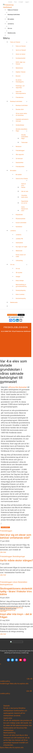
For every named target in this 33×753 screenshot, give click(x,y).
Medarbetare (19, 68)
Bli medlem (11, 19)
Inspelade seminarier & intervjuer (22, 120)
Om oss (10, 28)
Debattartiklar (19, 162)
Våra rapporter (20, 154)
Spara (2, 747)
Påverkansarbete (20, 218)
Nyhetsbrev (19, 226)
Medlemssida (11, 33)
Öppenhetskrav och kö (24, 202)
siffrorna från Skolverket (17, 387)
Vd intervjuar (19, 158)
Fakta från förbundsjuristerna (21, 92)
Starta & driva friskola (22, 178)
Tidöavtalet (24, 142)
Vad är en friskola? (21, 50)
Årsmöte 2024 (20, 109)
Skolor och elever (20, 54)
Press (15, 2)
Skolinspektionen (6, 584)
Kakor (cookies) (20, 294)
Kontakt (10, 2)
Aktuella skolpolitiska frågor (21, 130)
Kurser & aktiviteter (21, 222)
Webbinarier (19, 250)
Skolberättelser (20, 125)
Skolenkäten (22, 582)
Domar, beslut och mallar (21, 255)
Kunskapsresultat (20, 58)
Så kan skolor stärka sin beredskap (21, 114)
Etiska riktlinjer (20, 280)
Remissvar (18, 146)
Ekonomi (18, 76)
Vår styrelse (19, 272)
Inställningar (5, 683)
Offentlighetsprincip (7, 610)
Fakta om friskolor (13, 10)
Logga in (27, 2)
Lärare (15, 582)
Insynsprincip (18, 608)
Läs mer (3, 552)
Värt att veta (24, 191)
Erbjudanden (19, 214)
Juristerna (11, 23)
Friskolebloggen (20, 150)
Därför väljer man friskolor (20, 63)
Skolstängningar (19, 556)
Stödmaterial (19, 242)
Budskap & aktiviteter (14, 14)
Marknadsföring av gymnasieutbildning (21, 285)
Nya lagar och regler (21, 246)
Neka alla (13, 683)
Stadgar (18, 276)
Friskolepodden (20, 166)
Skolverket (21, 315)
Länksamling (19, 260)
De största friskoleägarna (20, 80)
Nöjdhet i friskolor (20, 72)
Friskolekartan (20, 97)
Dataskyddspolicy (21, 290)
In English (21, 2)
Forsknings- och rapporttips (20, 86)
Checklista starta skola (24, 196)
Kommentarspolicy (21, 298)
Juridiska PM (19, 238)
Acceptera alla (22, 683)
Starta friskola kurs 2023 (24, 208)
